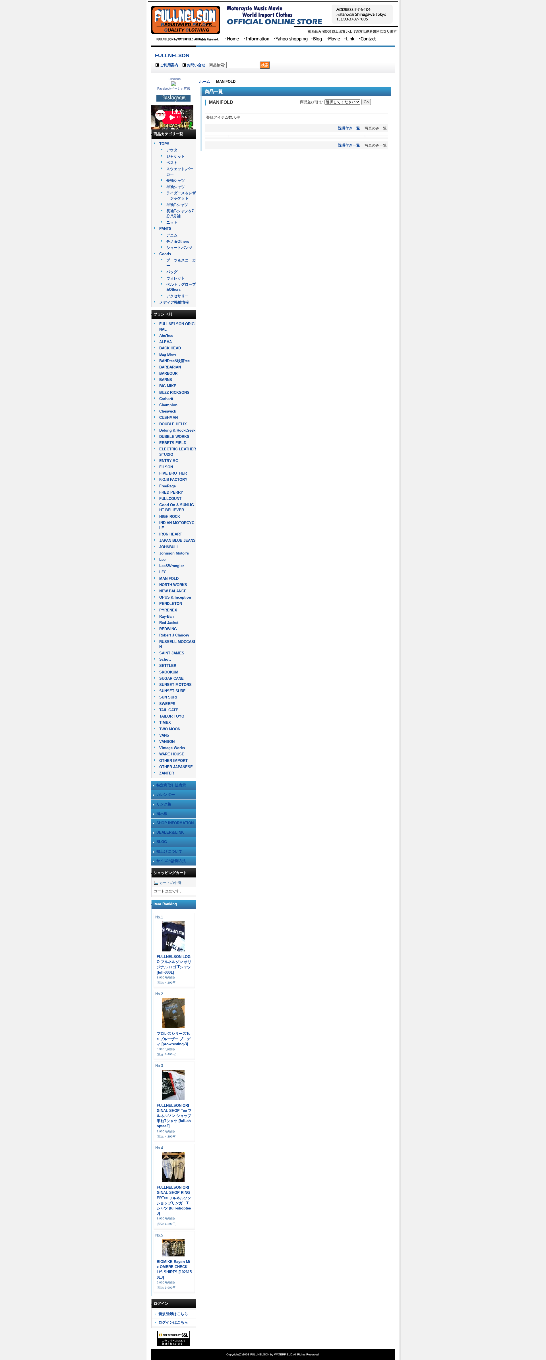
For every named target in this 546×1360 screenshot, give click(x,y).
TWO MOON (169, 729)
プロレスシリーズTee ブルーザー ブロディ (174, 1038)
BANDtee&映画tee (174, 361)
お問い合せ (196, 65)
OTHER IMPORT (173, 761)
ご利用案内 (169, 65)
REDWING (168, 629)
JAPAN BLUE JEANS (177, 540)
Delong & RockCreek (177, 430)
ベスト (171, 162)
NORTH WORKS (173, 585)
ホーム (204, 81)
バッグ (171, 272)
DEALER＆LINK (170, 832)
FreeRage (167, 486)
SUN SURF (168, 697)
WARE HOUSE (171, 754)
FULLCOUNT (170, 498)
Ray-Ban (166, 616)
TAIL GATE (168, 710)
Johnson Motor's (174, 553)
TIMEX (165, 722)
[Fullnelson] (173, 85)
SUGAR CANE (171, 678)
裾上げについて (169, 851)
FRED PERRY (171, 492)
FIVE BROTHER (173, 473)
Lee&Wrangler (171, 566)
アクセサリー (177, 296)
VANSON (167, 741)
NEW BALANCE (173, 591)
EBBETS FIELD (172, 443)
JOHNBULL (169, 547)
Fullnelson (174, 79)
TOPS (164, 144)
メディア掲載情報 (174, 302)
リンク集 (163, 804)
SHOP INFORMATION (175, 823)
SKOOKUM (168, 672)
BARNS (165, 380)
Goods (165, 254)
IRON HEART (170, 534)
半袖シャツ (175, 187)
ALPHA (165, 342)
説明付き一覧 (349, 128)
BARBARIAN (170, 367)
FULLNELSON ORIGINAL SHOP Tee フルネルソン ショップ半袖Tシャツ (174, 1115)
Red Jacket (168, 623)
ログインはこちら (173, 1322)
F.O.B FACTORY (173, 479)
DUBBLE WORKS (174, 436)
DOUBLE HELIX (173, 424)
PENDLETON (170, 603)
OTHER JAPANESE (176, 767)
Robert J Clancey (174, 635)
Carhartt (166, 399)
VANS (164, 735)
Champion (168, 405)
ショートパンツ (179, 248)
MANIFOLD (169, 578)
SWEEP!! (167, 704)
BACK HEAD (170, 348)
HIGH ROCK (169, 516)
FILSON (166, 467)
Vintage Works (172, 748)
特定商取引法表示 (171, 785)
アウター (173, 150)
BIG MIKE (167, 386)
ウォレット (175, 278)
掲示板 (161, 813)
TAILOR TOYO (171, 716)
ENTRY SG (168, 461)
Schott (165, 659)
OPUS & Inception (175, 597)
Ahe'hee (166, 335)
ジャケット (175, 156)
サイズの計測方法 (171, 861)
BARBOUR (168, 373)
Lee (162, 559)
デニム (171, 235)
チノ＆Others (177, 241)
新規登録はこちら (173, 1314)
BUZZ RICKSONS (174, 392)
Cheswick (167, 411)
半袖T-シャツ (177, 205)
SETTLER (167, 665)
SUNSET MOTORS (175, 685)
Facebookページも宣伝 (173, 88)
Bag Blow (167, 354)
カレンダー (165, 794)
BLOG (161, 842)
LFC (162, 572)
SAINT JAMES (171, 653)
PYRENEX (168, 610)
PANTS (165, 228)
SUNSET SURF (172, 691)
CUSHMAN (168, 417)
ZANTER (166, 773)
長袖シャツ (175, 180)
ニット (171, 222)
